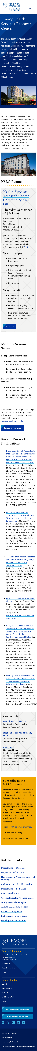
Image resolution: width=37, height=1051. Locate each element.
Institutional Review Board (14, 916)
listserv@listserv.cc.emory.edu (19, 827)
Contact (27, 247)
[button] (9, 326)
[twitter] (8, 1023)
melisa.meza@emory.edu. (12, 421)
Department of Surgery (12, 872)
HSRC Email (8, 747)
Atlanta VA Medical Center (14, 907)
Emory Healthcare (10, 893)
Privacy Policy (7, 1037)
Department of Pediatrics (13, 889)
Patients (5, 993)
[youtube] (23, 1023)
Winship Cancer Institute (13, 920)
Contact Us (6, 964)
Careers (4, 972)
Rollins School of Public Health (16, 884)
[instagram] (18, 1023)
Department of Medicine (13, 868)
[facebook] (3, 1023)
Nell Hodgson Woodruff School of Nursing (18, 878)
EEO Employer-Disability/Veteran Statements (18, 1046)
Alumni (4, 984)
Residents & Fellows (9, 997)
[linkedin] (13, 1023)
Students (5, 1001)
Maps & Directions (8, 968)
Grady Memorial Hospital (13, 902)
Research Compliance (11, 911)
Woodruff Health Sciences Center (17, 898)
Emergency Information (11, 1042)
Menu (31, 9)
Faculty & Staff (7, 988)
